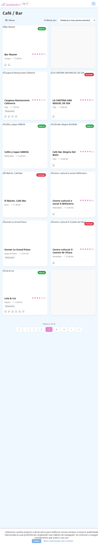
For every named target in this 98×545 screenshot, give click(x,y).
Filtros (12, 20)
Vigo (24, 3)
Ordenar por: (50, 20)
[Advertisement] (73, 47)
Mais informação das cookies (58, 540)
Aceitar (36, 541)
